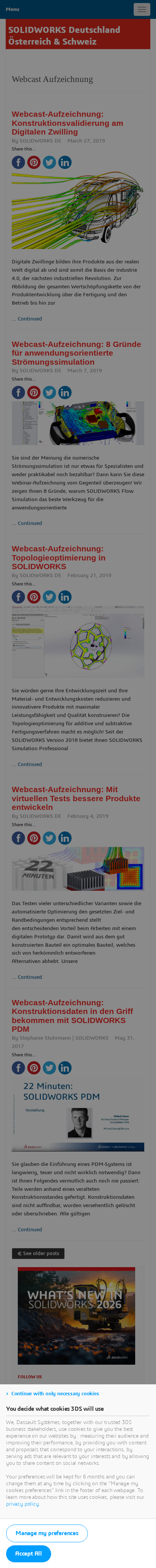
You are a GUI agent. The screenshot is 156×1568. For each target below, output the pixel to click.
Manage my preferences (47, 1533)
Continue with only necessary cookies (55, 1393)
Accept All (28, 1554)
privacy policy (22, 1504)
